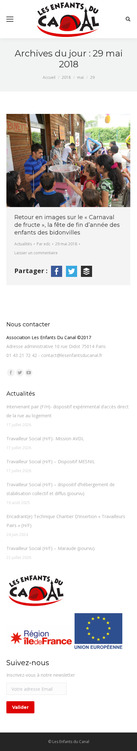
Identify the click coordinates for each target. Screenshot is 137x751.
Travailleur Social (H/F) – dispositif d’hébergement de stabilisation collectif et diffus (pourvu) (60, 488)
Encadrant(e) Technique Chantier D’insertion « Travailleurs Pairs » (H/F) (65, 520)
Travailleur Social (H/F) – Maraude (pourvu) (50, 548)
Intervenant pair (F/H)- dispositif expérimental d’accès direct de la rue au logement (67, 411)
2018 (66, 77)
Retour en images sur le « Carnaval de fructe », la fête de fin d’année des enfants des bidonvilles (67, 225)
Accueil (49, 77)
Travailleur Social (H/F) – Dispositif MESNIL (50, 461)
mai (80, 77)
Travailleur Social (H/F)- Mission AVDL (45, 438)
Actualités (23, 244)
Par (43, 244)
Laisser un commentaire (36, 253)
